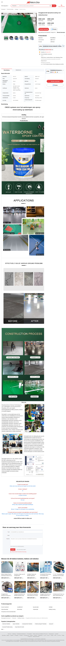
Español (11, 635)
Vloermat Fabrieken (6, 623)
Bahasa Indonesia (36, 636)
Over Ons (9, 633)
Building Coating (22, 9)
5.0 (51, 72)
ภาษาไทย (59, 635)
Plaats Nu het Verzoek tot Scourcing (18, 551)
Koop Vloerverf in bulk (19, 627)
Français (21, 635)
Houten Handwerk (5, 607)
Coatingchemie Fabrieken (27, 623)
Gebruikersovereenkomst (21, 633)
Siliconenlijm (19, 609)
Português (16, 635)
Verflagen (16, 9)
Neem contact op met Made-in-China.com (40, 633)
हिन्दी (55, 635)
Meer (2, 629)
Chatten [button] (55, 29)
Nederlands (40, 635)
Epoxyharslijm (36, 607)
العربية (45, 635)
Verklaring (14, 633)
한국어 (48, 635)
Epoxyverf (51, 623)
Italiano (31, 635)
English (8, 635)
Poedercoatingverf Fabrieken (40, 623)
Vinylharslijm (35, 609)
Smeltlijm (50, 607)
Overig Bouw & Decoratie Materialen (8, 611)
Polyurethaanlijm (4, 609)
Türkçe (63, 635)
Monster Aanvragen (61, 32)
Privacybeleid (29, 633)
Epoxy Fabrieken (16, 623)
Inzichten (56, 633)
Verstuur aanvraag (43, 29)
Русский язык (26, 635)
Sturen (12, 549)
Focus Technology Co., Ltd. (31, 638)
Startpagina (3, 9)
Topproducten (51, 633)
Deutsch (35, 635)
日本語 (52, 635)
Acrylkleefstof (20, 607)
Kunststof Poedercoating (7, 627)
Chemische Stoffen (10, 9)
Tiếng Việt (30, 636)
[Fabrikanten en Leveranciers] (33, 2)
